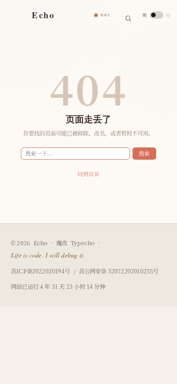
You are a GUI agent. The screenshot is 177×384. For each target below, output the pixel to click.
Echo (41, 243)
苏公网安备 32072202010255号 (119, 271)
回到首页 (88, 173)
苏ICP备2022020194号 (40, 271)
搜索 (144, 153)
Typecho (82, 243)
